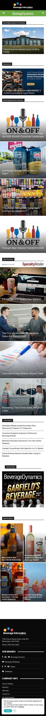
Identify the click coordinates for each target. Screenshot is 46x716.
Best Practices (8, 259)
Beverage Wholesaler (12, 662)
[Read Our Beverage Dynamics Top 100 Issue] (23, 489)
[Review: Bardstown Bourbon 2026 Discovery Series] (23, 40)
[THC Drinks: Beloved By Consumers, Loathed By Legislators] (23, 197)
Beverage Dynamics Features (13, 100)
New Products (8, 518)
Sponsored (7, 64)
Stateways (8, 671)
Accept (8, 711)
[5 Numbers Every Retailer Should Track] (23, 360)
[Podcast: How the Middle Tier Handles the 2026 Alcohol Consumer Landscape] (23, 123)
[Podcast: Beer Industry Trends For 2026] (23, 234)
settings (21, 707)
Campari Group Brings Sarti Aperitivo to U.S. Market (22, 448)
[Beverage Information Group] (23, 5)
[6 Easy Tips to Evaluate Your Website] (23, 285)
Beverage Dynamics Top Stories (14, 23)
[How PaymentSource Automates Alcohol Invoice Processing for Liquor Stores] (23, 82)
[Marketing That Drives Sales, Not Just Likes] (23, 397)
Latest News (7, 420)
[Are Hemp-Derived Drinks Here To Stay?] (23, 160)
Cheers (12, 667)
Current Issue (10, 467)
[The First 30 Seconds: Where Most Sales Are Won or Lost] (23, 322)
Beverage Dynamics (18, 657)
